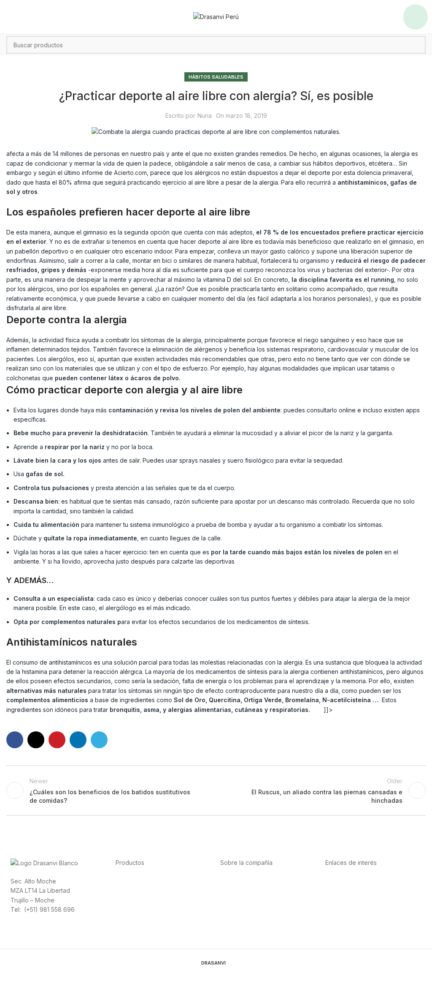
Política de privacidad (355, 880)
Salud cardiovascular (145, 899)
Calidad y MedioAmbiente (361, 918)
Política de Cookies (352, 909)
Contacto (233, 918)
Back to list (216, 790)
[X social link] (35, 739)
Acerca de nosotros (247, 880)
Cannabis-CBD (136, 918)
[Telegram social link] (99, 739)
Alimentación (133, 880)
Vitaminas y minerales (145, 909)
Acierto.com (130, 172)
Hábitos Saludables (216, 77)
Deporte (127, 890)
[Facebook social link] (14, 739)
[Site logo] (216, 16)
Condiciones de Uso (353, 890)
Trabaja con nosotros (250, 909)
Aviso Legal (341, 899)
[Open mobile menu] (415, 16)
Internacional (238, 890)
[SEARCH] (417, 45)
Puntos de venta (243, 899)
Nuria (204, 115)
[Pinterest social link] (57, 739)
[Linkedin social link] (78, 739)
